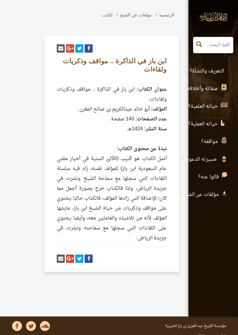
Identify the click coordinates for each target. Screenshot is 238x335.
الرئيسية (166, 14)
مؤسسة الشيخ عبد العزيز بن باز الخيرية (195, 326)
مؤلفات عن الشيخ (136, 14)
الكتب (107, 14)
